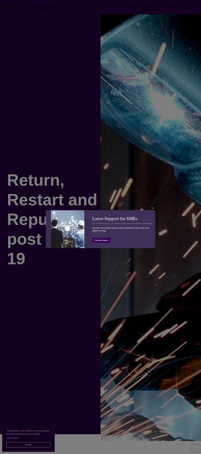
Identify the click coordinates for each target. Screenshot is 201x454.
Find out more (101, 240)
